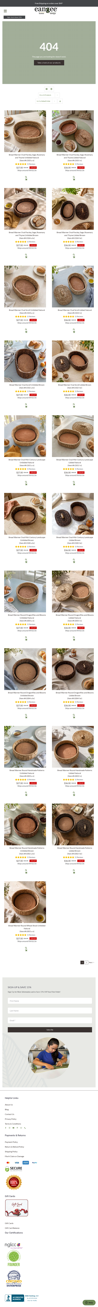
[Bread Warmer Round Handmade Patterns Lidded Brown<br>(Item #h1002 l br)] (73, 824)
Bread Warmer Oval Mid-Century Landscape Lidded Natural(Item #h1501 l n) (74, 462)
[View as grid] (46, 89)
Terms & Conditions (13, 1124)
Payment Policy (11, 1142)
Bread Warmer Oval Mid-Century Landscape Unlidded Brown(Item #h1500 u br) (27, 540)
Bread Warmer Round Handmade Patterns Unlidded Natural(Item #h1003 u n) (27, 773)
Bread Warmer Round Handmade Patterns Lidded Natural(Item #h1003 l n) (74, 773)
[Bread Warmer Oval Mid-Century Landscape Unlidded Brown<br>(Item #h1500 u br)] (25, 514)
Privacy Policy (10, 1119)
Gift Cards (9, 1223)
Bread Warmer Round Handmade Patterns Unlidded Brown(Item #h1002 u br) (27, 851)
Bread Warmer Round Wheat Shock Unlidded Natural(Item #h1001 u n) (26, 928)
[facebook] (5, 1128)
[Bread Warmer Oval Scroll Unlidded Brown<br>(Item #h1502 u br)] (25, 361)
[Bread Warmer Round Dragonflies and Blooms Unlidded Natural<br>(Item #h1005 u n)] (25, 591)
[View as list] (51, 89)
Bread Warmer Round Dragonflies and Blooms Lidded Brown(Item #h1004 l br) (75, 695)
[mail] (21, 1128)
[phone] (25, 1128)
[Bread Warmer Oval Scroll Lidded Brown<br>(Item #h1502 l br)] (73, 361)
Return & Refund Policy (14, 1147)
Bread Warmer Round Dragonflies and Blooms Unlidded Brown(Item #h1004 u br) (27, 695)
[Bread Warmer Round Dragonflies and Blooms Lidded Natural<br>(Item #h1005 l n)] (73, 591)
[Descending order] (60, 101)
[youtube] (13, 1128)
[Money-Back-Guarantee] (14, 1174)
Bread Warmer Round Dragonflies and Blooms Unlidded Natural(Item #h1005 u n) (27, 618)
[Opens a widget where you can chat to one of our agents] (89, 1303)
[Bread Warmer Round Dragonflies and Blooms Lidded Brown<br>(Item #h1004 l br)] (73, 669)
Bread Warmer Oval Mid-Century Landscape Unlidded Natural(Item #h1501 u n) (27, 462)
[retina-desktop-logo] (46, 7)
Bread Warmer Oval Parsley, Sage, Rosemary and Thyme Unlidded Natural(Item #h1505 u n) (27, 158)
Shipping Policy (11, 1151)
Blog (7, 1109)
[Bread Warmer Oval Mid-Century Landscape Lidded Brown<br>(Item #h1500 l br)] (73, 514)
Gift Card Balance (12, 1228)
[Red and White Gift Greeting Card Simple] (17, 1200)
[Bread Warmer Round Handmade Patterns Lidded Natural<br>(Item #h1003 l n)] (73, 747)
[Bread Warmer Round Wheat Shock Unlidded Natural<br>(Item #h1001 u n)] (25, 902)
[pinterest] (17, 1128)
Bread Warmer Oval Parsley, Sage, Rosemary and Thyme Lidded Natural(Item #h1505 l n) (75, 158)
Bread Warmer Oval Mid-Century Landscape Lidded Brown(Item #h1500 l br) (74, 540)
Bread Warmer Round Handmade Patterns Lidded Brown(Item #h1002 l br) (74, 851)
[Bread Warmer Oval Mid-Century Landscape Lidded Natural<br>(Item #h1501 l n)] (73, 436)
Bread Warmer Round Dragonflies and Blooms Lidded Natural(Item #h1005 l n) (75, 618)
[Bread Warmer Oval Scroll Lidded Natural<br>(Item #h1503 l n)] (73, 286)
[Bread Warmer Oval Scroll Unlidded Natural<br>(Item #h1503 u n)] (25, 286)
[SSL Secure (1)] (14, 1166)
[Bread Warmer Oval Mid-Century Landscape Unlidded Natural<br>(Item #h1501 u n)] (25, 436)
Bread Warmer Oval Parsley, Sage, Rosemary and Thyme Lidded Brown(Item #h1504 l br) (75, 235)
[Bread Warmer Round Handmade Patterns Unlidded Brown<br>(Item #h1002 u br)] (25, 824)
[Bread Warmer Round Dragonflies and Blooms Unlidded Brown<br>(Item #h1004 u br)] (25, 669)
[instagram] (9, 1128)
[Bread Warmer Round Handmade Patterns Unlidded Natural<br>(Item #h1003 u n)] (25, 747)
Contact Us (9, 1114)
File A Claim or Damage (14, 1156)
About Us (9, 1104)
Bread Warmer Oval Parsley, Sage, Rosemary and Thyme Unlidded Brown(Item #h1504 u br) (27, 235)
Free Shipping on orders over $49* (49, 3)
